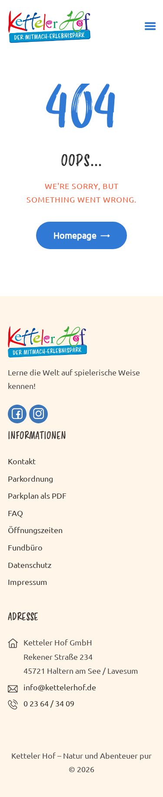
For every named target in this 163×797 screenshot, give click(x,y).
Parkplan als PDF (37, 495)
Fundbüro (25, 547)
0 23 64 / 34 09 (48, 703)
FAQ (15, 512)
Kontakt (22, 461)
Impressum (27, 581)
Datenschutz (29, 564)
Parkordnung (30, 478)
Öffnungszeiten (35, 529)
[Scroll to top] (143, 772)
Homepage (74, 235)
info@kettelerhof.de (59, 687)
